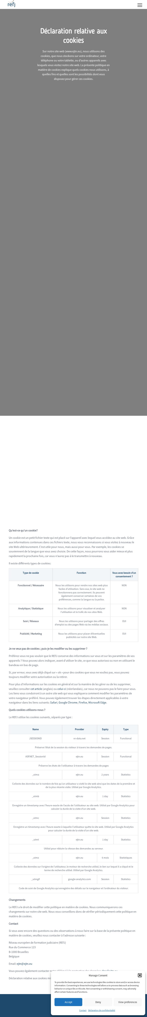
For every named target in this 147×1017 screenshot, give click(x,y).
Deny (98, 1002)
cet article (36, 689)
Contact (82, 1010)
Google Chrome (68, 702)
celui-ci (61, 689)
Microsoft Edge (97, 702)
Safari (53, 702)
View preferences (127, 1002)
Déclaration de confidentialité (101, 1010)
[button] (140, 975)
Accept (68, 1002)
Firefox (83, 702)
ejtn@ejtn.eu (24, 963)
